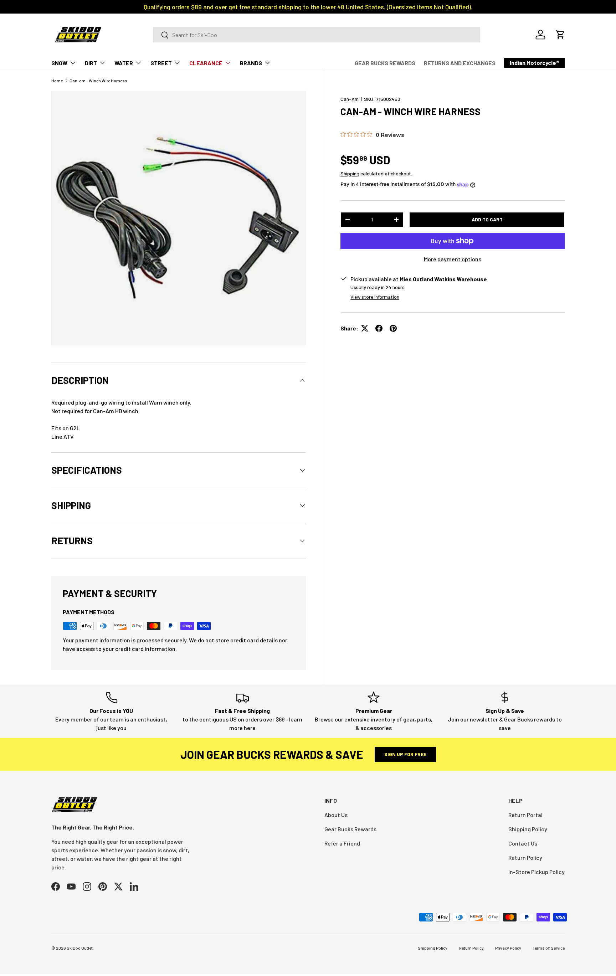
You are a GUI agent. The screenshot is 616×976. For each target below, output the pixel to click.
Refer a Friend (342, 843)
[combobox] (316, 34)
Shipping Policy (527, 829)
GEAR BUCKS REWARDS (385, 63)
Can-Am (349, 99)
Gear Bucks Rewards (350, 829)
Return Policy (525, 857)
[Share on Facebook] (379, 328)
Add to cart (487, 219)
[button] (560, 34)
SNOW (59, 63)
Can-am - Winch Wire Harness (98, 80)
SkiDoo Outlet (80, 947)
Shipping (349, 173)
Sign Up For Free (405, 754)
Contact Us (522, 843)
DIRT (91, 63)
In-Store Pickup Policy (536, 871)
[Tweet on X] (365, 328)
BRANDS (251, 63)
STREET (161, 63)
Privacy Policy (508, 947)
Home (57, 80)
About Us (336, 814)
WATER (123, 63)
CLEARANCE (205, 63)
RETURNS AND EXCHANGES (460, 63)
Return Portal (525, 814)
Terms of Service (549, 947)
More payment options (452, 259)
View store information (374, 297)
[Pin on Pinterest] (393, 328)
